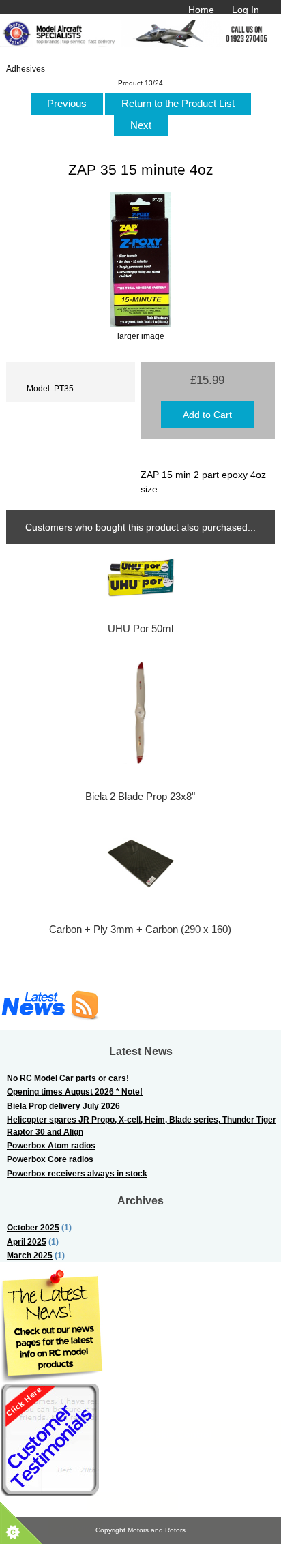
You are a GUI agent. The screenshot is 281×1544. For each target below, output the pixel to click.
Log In (245, 9)
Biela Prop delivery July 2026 (63, 1105)
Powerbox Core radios (50, 1159)
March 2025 (30, 1255)
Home (201, 9)
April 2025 (26, 1241)
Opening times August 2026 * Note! (75, 1091)
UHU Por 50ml (140, 628)
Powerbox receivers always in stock (77, 1173)
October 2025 (33, 1227)
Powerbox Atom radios (51, 1145)
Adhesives (25, 68)
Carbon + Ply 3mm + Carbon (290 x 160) (140, 929)
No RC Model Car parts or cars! (68, 1077)
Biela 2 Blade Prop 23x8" (140, 796)
